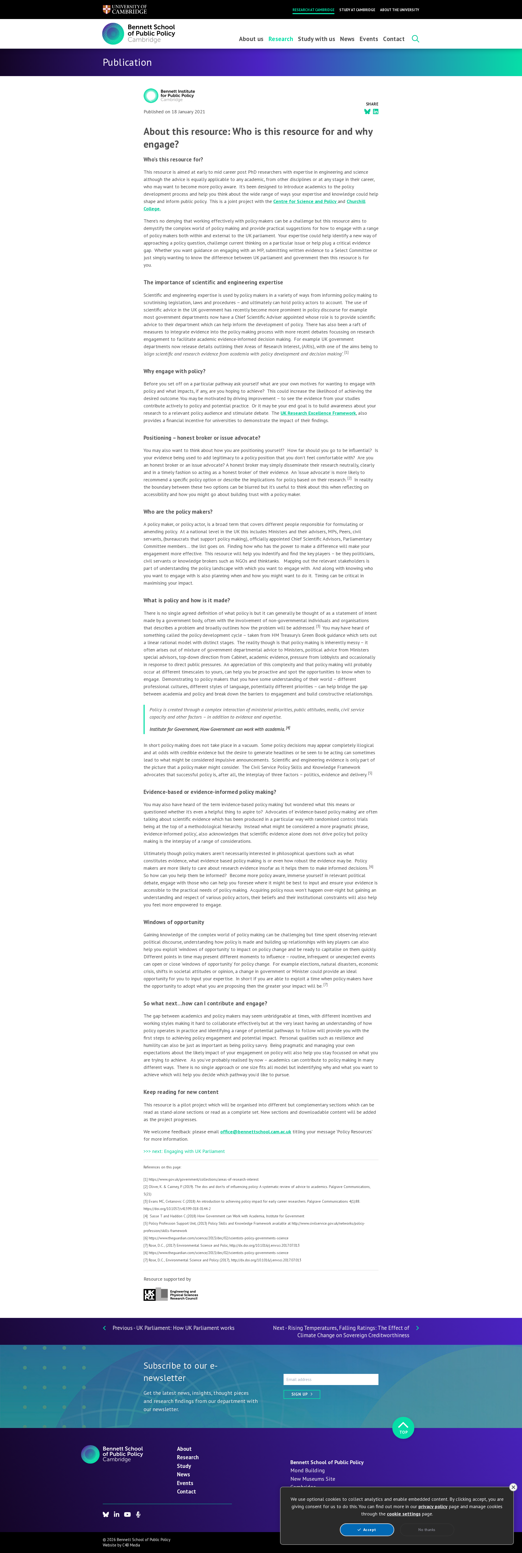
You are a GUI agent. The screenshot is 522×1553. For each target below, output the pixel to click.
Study (184, 1466)
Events (369, 39)
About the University (399, 10)
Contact (394, 39)
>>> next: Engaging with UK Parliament (184, 1151)
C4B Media (131, 1545)
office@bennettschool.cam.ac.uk (255, 1131)
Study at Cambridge (357, 10)
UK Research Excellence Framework (318, 413)
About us (251, 39)
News (347, 39)
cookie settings (404, 1514)
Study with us (316, 39)
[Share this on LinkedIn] (375, 111)
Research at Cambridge (313, 10)
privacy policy (433, 1506)
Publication (127, 62)
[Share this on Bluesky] (367, 111)
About (184, 1448)
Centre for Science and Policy (305, 201)
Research (281, 39)
